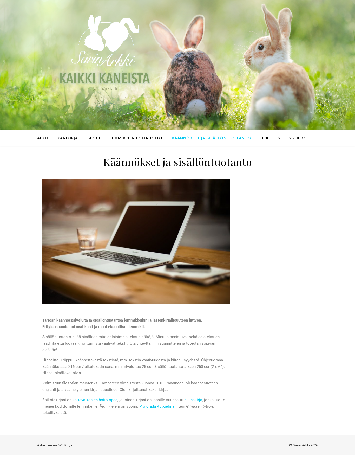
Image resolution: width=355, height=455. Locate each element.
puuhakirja (193, 400)
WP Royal (65, 445)
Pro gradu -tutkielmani (158, 406)
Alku (42, 137)
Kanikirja (67, 137)
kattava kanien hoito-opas (95, 400)
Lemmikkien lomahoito (136, 137)
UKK (264, 137)
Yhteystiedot (294, 137)
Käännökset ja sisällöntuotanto (211, 137)
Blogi (93, 137)
